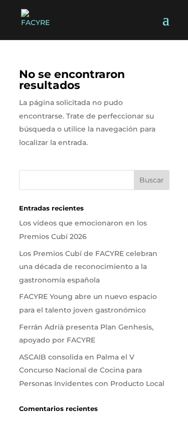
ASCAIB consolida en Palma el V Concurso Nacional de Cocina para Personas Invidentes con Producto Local (91, 370)
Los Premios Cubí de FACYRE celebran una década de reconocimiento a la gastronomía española (88, 266)
